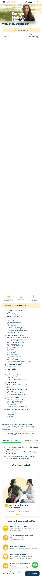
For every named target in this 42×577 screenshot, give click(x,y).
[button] (35, 564)
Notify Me (33, 573)
